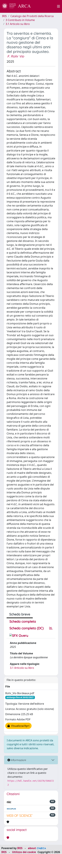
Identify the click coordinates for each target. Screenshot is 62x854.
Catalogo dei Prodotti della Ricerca (32, 16)
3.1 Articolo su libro (18, 24)
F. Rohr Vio (15, 56)
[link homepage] (18, 6)
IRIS (4, 16)
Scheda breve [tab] (19, 614)
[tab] (50, 628)
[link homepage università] (45, 6)
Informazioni (18, 760)
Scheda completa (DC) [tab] (26, 628)
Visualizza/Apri (19, 726)
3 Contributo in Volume (20, 20)
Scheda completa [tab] (22, 621)
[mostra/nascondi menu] (58, 6)
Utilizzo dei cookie (24, 852)
